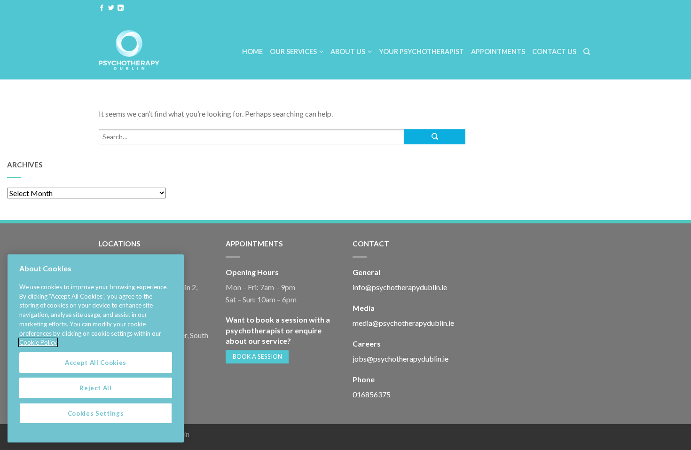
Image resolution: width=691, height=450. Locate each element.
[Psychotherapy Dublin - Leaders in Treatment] (148, 47)
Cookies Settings (96, 413)
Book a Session (257, 356)
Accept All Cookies (95, 362)
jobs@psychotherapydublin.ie (400, 358)
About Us (347, 51)
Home (252, 51)
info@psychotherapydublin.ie (400, 287)
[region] (96, 348)
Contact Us (554, 51)
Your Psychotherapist (421, 51)
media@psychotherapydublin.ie (403, 322)
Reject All (95, 388)
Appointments (498, 51)
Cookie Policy (38, 342)
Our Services (293, 51)
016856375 (372, 394)
